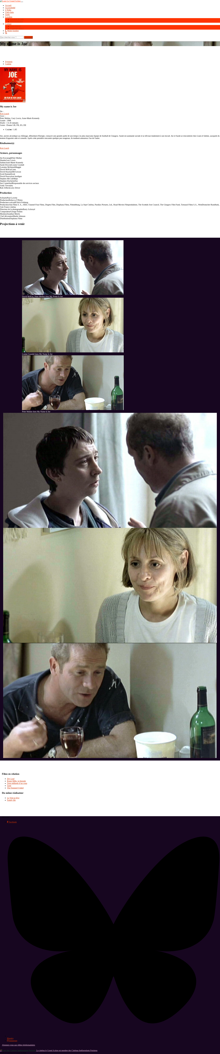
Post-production (16, 21)
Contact (8, 24)
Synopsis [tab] (8, 62)
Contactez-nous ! (17, 28)
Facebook (12, 822)
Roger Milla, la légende (16, 781)
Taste (9, 786)
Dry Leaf (10, 779)
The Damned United (15, 788)
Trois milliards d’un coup (17, 783)
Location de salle (17, 19)
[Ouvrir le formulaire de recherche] (112, 33)
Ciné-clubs (9, 12)
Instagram (13, 1041)
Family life (11, 800)
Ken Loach (4, 114)
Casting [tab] (8, 64)
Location (8, 17)
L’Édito (8, 10)
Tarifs (7, 15)
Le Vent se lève (13, 798)
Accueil (8, 5)
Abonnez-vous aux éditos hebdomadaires (18, 1045)
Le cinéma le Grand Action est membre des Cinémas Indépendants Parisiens (66, 1050)
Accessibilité (10, 8)
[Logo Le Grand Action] (10, 1)
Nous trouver (15, 26)
